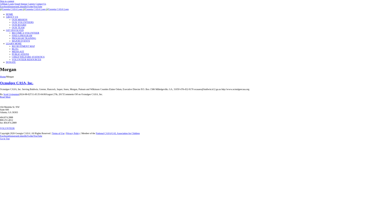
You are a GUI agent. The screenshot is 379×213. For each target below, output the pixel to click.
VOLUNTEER (7, 128)
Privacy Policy (73, 133)
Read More (5, 97)
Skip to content (7, 1)
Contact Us (41, 4)
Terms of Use (58, 133)
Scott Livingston (11, 94)
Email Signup (21, 4)
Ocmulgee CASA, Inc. (16, 83)
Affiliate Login (7, 4)
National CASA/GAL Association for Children (118, 133)
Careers (31, 4)
